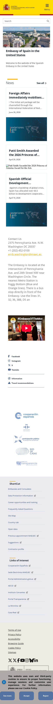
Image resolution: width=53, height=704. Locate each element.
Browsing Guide (16, 643)
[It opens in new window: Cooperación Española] (26, 416)
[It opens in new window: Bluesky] (31, 660)
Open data (12, 529)
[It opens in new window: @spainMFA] (15, 660)
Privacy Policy (14, 634)
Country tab (13, 522)
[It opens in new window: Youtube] (22, 660)
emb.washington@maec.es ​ (25, 254)
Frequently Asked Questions (20, 509)
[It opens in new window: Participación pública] (26, 439)
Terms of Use (14, 630)
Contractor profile (16, 549)
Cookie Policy (14, 647)
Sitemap (12, 652)
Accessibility (14, 639)
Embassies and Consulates (19, 489)
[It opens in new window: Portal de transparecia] (26, 463)
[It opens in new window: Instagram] (27, 660)
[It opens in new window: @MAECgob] (10, 660)
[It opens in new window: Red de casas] (26, 451)
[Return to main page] (19, 7)
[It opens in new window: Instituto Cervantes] (26, 428)
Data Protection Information (20, 495)
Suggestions (13, 542)
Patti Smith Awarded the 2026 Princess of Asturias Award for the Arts (25, 153)
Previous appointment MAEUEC (22, 535)
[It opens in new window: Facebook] (18, 660)
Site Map (12, 515)
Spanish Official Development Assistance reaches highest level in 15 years (26, 181)
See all (40, 83)
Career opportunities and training (22, 502)
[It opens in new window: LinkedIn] (36, 660)
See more (7, 695)
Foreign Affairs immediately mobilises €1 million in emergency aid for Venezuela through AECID (26, 95)
